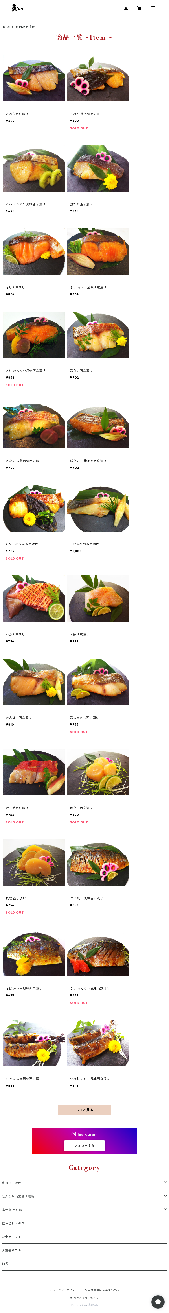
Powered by (79, 1305)
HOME (6, 27)
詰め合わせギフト (15, 1223)
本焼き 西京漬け (13, 1210)
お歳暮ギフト (11, 1250)
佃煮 (5, 1264)
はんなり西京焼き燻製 (18, 1196)
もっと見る (84, 1110)
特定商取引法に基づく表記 (102, 1290)
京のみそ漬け (11, 1183)
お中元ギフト (11, 1237)
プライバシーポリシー (64, 1290)
